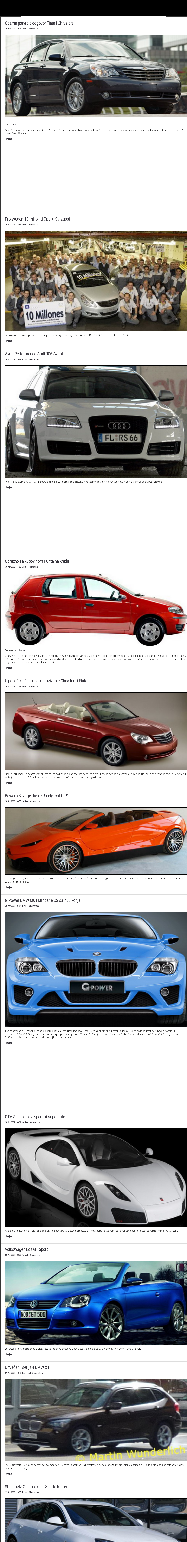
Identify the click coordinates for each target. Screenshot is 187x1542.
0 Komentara (33, 29)
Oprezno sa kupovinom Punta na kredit (37, 561)
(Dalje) (9, 138)
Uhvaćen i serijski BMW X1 (27, 1367)
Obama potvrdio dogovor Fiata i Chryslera (39, 23)
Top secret (26, 1373)
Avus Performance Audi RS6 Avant (34, 353)
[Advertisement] (49, 177)
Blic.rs (22, 650)
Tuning (24, 359)
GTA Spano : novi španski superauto (35, 1116)
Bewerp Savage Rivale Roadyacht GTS (36, 795)
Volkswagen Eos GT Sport (26, 1249)
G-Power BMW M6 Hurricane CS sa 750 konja (42, 900)
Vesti (24, 29)
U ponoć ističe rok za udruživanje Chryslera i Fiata (46, 680)
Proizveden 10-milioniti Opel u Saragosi (37, 219)
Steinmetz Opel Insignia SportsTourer (36, 1486)
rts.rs (14, 124)
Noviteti (25, 801)
